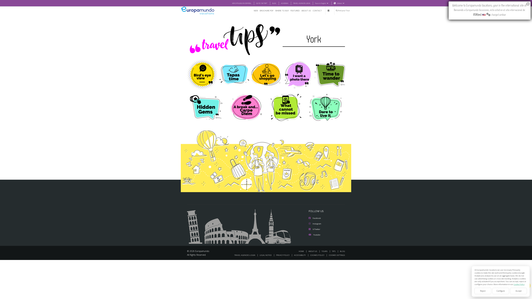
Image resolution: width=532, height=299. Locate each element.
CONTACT (317, 10)
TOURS (325, 251)
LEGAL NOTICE (266, 255)
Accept (519, 291)
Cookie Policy (519, 284)
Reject (483, 291)
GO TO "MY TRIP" (261, 3)
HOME (301, 251)
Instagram (317, 223)
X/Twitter (316, 229)
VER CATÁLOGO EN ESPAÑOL (241, 3)
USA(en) (339, 3)
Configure (500, 291)
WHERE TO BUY (282, 10)
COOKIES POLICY (317, 255)
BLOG (274, 3)
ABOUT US (306, 10)
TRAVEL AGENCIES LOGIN (301, 3)
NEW (256, 10)
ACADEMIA (284, 3)
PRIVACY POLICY (283, 255)
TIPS (334, 251)
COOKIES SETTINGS (337, 255)
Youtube (316, 235)
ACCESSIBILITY (300, 255)
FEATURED (295, 10)
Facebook (317, 218)
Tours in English (320, 3)
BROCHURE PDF (266, 10)
